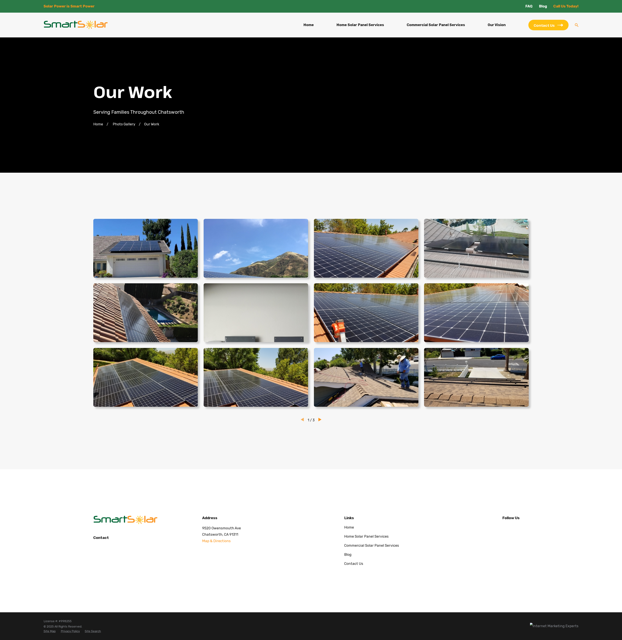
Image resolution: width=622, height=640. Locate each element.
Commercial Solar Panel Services (371, 545)
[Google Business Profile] (526, 527)
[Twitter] (515, 527)
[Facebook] (504, 527)
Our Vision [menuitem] (497, 25)
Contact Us (353, 563)
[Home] (76, 25)
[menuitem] (50, 631)
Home (349, 527)
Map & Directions (216, 541)
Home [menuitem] (308, 25)
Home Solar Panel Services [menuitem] (360, 25)
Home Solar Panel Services (366, 536)
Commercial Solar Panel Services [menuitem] (436, 25)
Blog (543, 6)
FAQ (528, 6)
